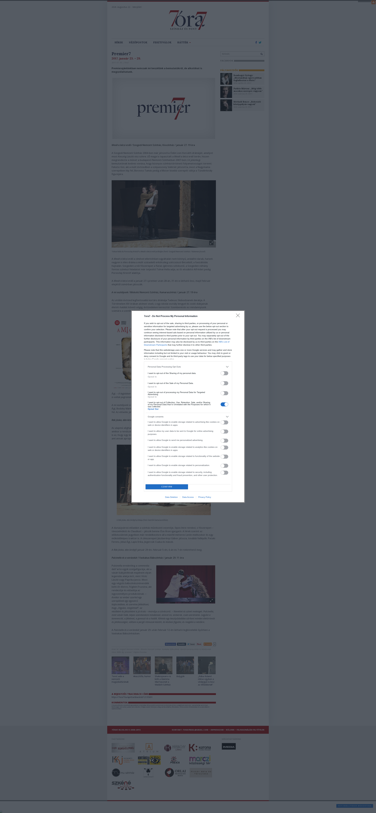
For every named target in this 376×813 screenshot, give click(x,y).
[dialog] (188, 407)
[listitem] (188, 366)
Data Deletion (171, 497)
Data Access (188, 497)
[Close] (239, 316)
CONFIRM (166, 487)
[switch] (224, 373)
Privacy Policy (204, 497)
